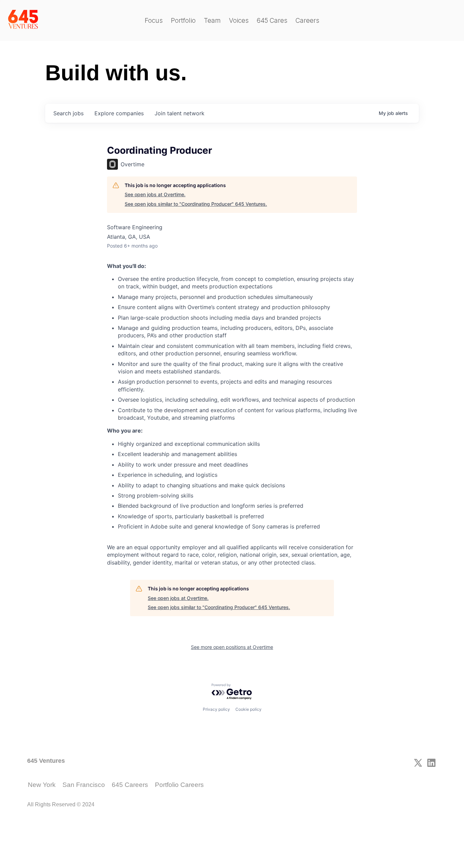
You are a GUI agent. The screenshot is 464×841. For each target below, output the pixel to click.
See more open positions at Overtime (232, 647)
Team (212, 20)
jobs (68, 113)
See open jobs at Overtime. (155, 194)
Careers (307, 20)
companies (119, 113)
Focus (154, 20)
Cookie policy (248, 709)
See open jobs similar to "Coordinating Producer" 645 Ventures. (196, 204)
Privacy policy (216, 709)
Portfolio (183, 20)
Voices (239, 20)
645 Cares (272, 20)
